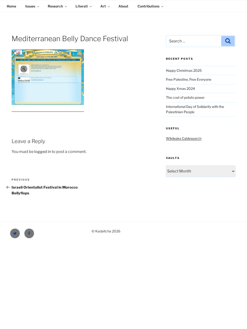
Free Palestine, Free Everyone (188, 79)
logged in (42, 151)
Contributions (148, 6)
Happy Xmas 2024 (180, 88)
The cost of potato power (185, 97)
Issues (30, 6)
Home (11, 6)
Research (55, 6)
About (123, 6)
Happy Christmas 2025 (184, 70)
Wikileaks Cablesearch (183, 138)
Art (103, 6)
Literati (81, 6)
